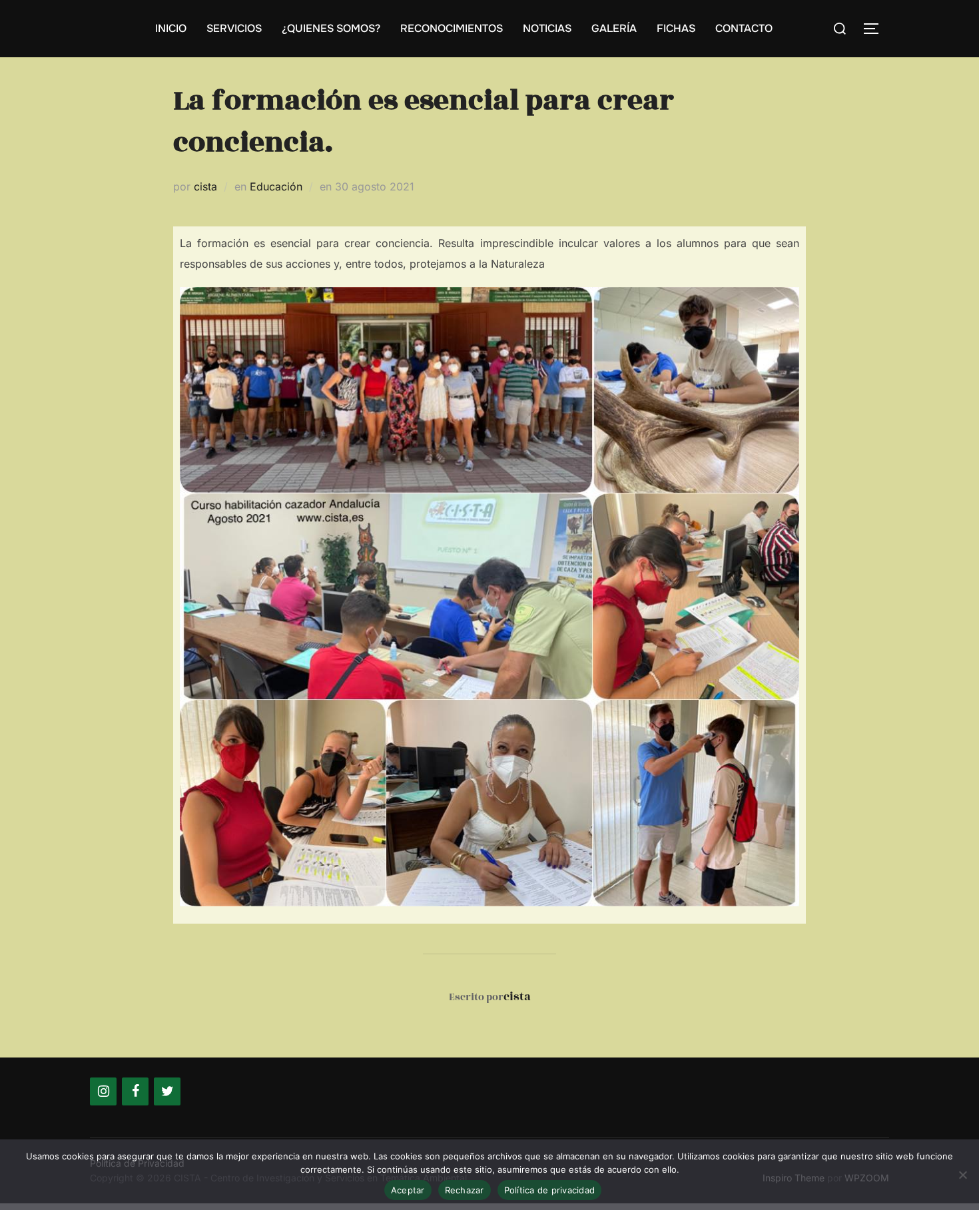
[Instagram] (103, 1091)
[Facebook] (135, 1091)
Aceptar (408, 1190)
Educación (276, 186)
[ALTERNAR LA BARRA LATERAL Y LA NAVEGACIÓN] (875, 28)
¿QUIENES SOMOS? (331, 28)
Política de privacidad (549, 1190)
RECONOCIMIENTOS (451, 28)
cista (205, 186)
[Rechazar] (962, 1174)
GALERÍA (614, 28)
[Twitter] (167, 1091)
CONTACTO (744, 28)
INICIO (170, 28)
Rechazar (464, 1190)
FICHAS (676, 28)
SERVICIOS (234, 28)
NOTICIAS (547, 28)
